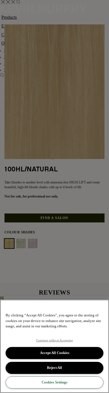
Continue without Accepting (54, 340)
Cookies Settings (54, 382)
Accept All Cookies (54, 353)
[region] (54, 346)
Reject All (54, 368)
